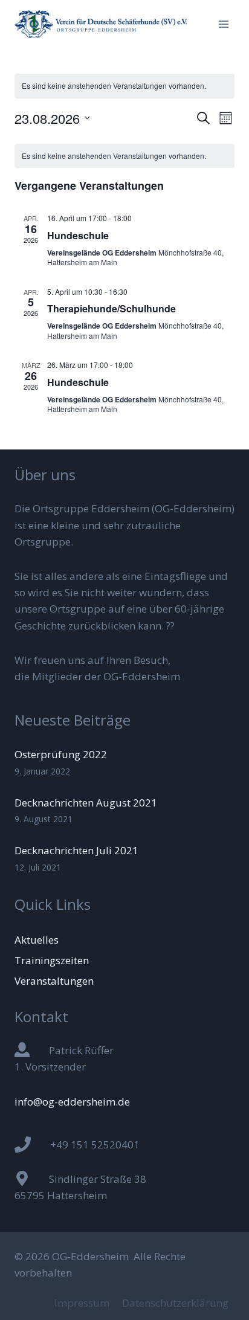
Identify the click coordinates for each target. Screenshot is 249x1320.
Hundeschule (78, 235)
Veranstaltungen (54, 981)
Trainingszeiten (52, 960)
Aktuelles (37, 940)
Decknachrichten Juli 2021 (76, 850)
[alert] (124, 156)
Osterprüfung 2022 (61, 754)
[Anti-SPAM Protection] (124, 1114)
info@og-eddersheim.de (72, 1102)
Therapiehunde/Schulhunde (111, 308)
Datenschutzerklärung (175, 1303)
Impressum (81, 1303)
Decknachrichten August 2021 (86, 803)
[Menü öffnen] (223, 23)
